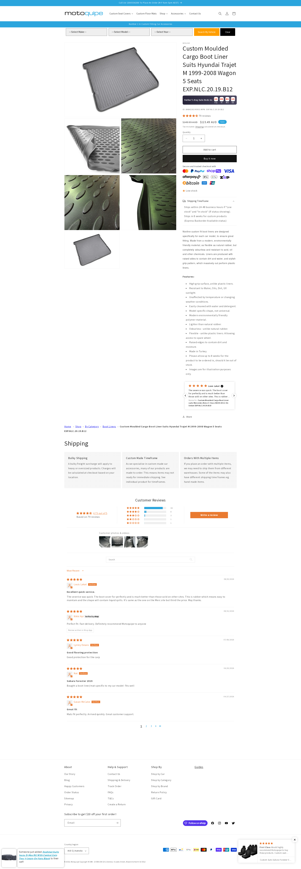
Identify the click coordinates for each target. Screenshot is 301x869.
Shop (78, 426)
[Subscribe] (117, 823)
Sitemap (69, 798)
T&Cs (111, 798)
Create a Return (117, 804)
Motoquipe (75, 862)
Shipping (199, 126)
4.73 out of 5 (100, 513)
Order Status (71, 792)
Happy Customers (74, 786)
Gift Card (156, 798)
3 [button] (151, 726)
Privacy (68, 804)
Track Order (114, 786)
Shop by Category (161, 780)
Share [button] (189, 416)
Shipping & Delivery (119, 780)
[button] (220, 13)
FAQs (110, 792)
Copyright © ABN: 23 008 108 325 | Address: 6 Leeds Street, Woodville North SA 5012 (113, 862)
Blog (67, 780)
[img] (74, 579)
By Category (92, 426)
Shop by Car (158, 774)
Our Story (69, 774)
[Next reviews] (234, 396)
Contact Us (114, 774)
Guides (199, 767)
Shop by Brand (159, 786)
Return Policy (159, 792)
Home (67, 426)
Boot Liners (109, 426)
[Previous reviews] (185, 396)
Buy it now (210, 158)
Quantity (186, 132)
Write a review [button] (209, 515)
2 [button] (146, 726)
